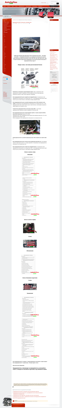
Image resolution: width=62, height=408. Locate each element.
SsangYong (4, 64)
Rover (4, 59)
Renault (4, 39)
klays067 (16, 23)
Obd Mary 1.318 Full (52, 53)
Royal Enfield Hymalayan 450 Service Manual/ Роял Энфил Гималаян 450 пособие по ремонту (54, 60)
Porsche (4, 58)
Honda (4, 40)
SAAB (4, 60)
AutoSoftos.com (11, 2)
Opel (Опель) (4, 56)
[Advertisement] (30, 30)
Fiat (3, 37)
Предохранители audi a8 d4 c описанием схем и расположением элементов (26, 391)
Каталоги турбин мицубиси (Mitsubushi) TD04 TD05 (53, 65)
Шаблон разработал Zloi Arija (15, 406)
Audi (3, 33)
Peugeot (4, 57)
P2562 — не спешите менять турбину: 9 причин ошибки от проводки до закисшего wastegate (53, 67)
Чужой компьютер (56, 4)
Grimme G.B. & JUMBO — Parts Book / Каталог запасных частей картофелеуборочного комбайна (54, 58)
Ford (3, 38)
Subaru (4, 65)
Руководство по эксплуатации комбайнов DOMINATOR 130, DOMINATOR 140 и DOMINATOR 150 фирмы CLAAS (54, 62)
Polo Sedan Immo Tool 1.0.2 (53, 52)
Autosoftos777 (4, 80)
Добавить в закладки (43, 2)
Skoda (4, 63)
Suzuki (4, 66)
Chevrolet (4, 36)
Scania (4, 61)
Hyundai (4, 41)
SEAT (3, 62)
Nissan (4, 55)
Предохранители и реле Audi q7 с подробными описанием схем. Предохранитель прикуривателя (29, 396)
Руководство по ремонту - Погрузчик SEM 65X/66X (54, 69)
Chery (4, 35)
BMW (3, 34)
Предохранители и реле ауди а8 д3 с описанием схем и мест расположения (26, 395)
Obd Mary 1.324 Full (52, 51)
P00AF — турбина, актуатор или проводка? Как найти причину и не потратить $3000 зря (54, 55)
